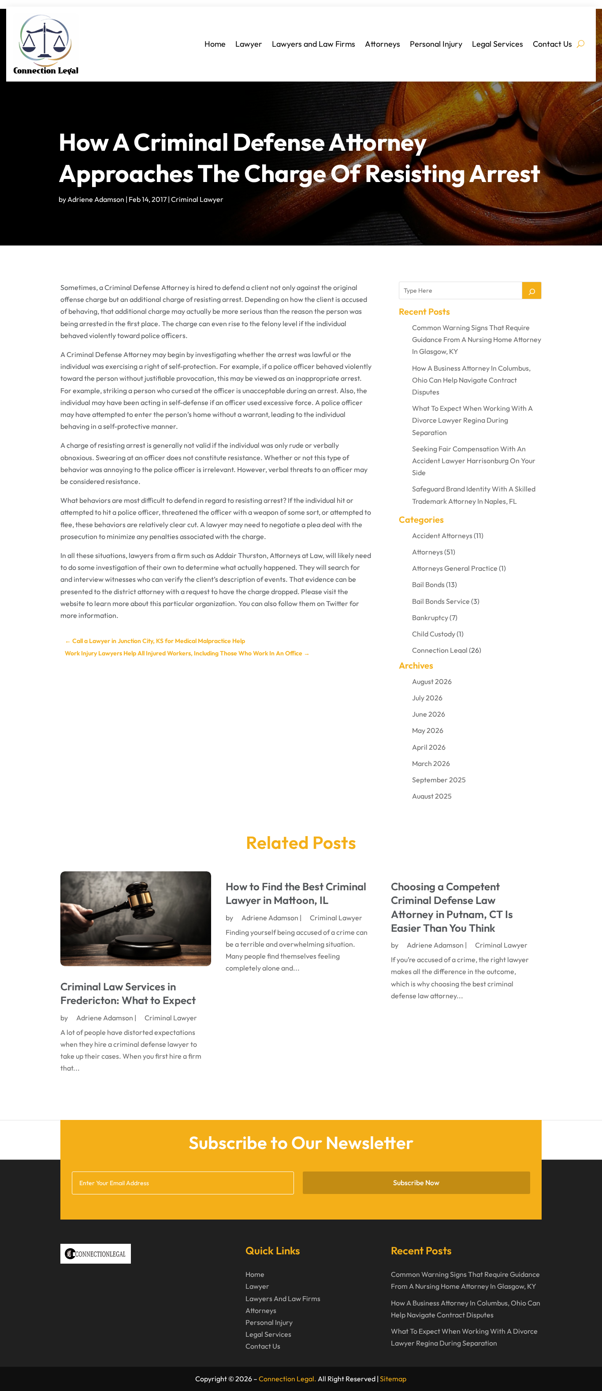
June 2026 (428, 714)
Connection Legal (440, 650)
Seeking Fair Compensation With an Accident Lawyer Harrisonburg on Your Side (473, 460)
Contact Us (552, 44)
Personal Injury (436, 44)
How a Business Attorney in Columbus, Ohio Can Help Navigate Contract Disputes (471, 380)
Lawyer (248, 44)
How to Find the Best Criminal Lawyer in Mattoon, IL (296, 893)
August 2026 (432, 681)
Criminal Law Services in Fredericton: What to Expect (128, 993)
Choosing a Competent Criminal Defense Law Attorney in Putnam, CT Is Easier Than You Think (452, 907)
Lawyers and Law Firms (313, 44)
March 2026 (431, 763)
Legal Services (497, 44)
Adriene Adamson (95, 199)
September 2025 (439, 779)
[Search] (532, 290)
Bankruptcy (430, 617)
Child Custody (433, 633)
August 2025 (432, 796)
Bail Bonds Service (441, 601)
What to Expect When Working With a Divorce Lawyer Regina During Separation (472, 420)
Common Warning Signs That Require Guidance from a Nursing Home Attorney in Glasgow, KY (476, 339)
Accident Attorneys (442, 535)
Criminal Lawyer (197, 199)
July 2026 (427, 697)
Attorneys (382, 44)
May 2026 (427, 730)
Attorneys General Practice (455, 568)
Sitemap (393, 1378)
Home (215, 44)
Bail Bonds (428, 584)
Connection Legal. (287, 1378)
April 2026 (429, 747)
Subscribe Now (416, 1182)
